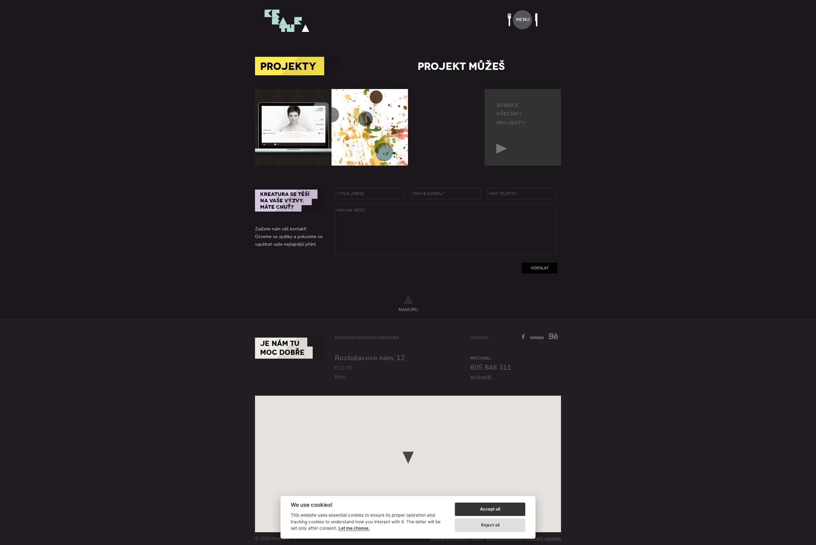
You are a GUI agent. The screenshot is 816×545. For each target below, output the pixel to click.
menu (522, 19)
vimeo (536, 337)
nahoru (408, 309)
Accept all (490, 508)
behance (553, 336)
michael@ (481, 377)
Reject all (490, 524)
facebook (523, 336)
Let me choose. (354, 528)
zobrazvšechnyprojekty (510, 114)
